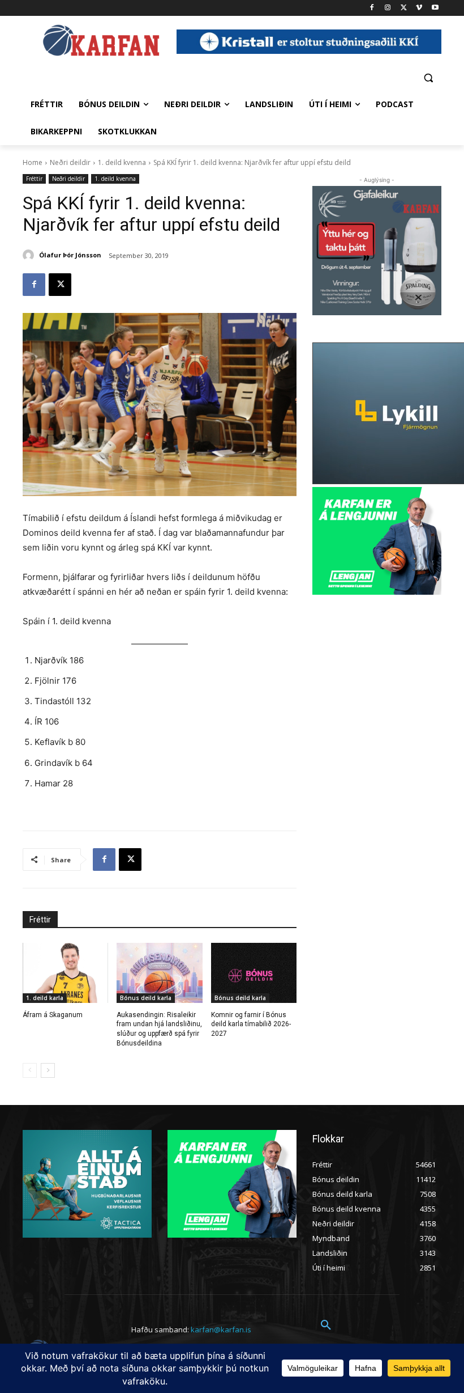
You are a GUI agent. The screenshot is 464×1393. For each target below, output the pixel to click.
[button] (428, 77)
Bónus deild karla (145, 998)
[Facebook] (372, 8)
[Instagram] (387, 8)
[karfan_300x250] (87, 1184)
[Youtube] (434, 8)
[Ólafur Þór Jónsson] (30, 255)
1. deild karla (44, 998)
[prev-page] (30, 1070)
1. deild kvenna (122, 162)
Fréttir (34, 179)
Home (32, 162)
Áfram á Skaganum (53, 1015)
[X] (403, 8)
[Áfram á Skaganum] (65, 973)
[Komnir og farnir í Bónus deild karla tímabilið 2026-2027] (254, 973)
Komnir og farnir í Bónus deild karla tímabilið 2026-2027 (251, 1024)
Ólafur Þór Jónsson (70, 255)
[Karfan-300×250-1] (376, 541)
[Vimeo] (419, 8)
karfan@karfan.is (221, 1329)
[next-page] (48, 1070)
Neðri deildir (70, 162)
